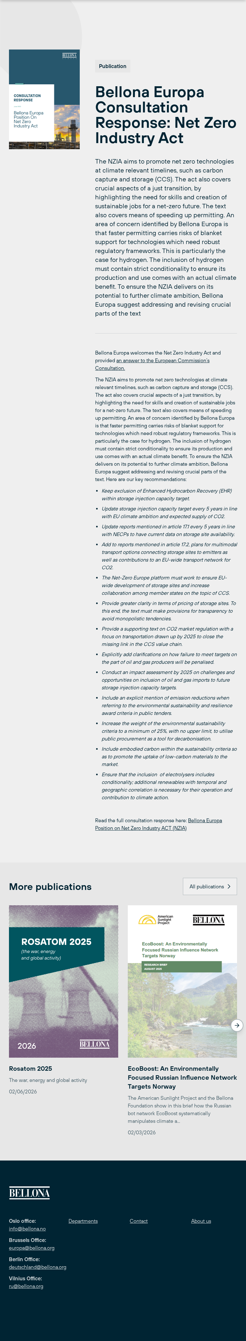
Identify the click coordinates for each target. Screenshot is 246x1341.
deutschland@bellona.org (37, 1267)
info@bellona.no (27, 1228)
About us (201, 1221)
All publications (207, 886)
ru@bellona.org (26, 1286)
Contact (139, 1221)
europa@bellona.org (31, 1248)
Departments (83, 1221)
